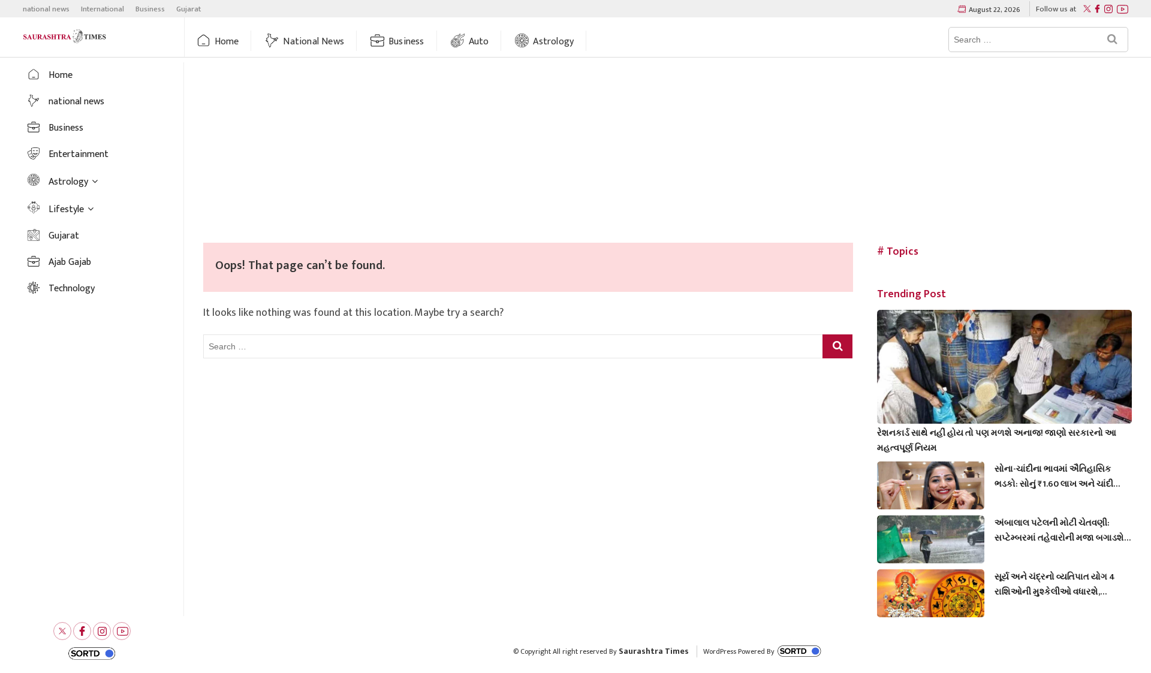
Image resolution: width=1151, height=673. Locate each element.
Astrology (553, 42)
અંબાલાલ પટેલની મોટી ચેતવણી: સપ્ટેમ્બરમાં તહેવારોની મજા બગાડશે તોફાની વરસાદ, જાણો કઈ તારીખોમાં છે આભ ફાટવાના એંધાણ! (1059, 530)
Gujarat (188, 9)
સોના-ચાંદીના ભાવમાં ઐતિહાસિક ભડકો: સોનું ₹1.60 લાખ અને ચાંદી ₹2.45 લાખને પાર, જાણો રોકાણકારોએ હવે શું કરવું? (1054, 476)
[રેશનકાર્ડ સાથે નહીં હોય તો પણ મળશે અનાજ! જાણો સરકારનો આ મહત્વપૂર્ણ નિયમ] (1004, 381)
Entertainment (79, 154)
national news (46, 9)
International (102, 9)
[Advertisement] (668, 153)
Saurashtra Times (654, 651)
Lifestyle (66, 209)
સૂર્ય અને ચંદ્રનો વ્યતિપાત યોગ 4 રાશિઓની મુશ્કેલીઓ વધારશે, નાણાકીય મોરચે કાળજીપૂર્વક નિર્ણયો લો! (1061, 584)
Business (150, 9)
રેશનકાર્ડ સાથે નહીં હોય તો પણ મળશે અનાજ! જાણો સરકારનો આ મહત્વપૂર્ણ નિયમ (996, 440)
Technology (72, 288)
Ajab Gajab (70, 262)
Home (227, 42)
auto (479, 42)
